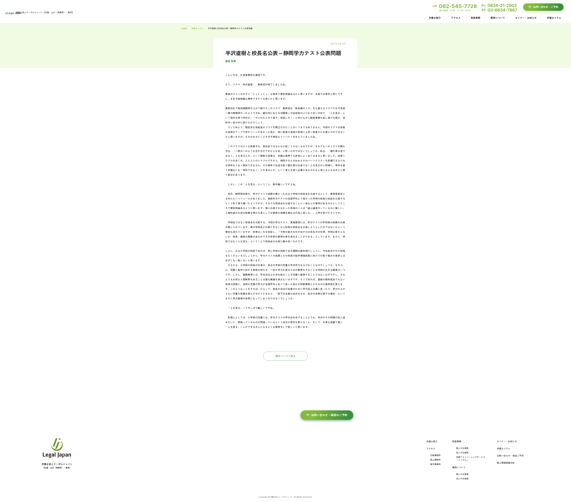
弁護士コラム (554, 18)
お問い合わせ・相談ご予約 (510, 455)
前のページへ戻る (285, 356)
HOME (184, 28)
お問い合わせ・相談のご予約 (329, 415)
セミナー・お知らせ (526, 18)
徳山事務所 (435, 459)
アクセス (456, 18)
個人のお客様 (462, 448)
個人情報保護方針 (506, 462)
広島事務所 (435, 455)
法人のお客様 (462, 452)
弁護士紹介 (435, 18)
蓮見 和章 (230, 61)
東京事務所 (435, 464)
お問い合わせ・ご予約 (545, 6)
